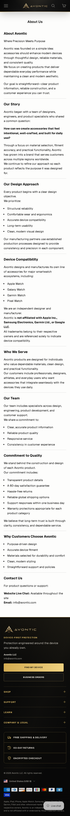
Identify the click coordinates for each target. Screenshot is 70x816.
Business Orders (33, 677)
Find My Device (33, 667)
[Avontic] (20, 629)
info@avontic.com (13, 658)
